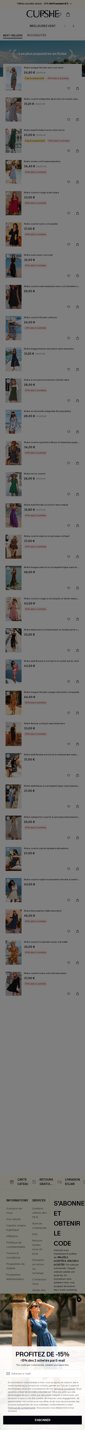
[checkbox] (4, 1382)
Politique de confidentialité (21, 1407)
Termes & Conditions (64, 1388)
